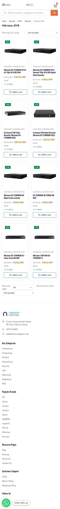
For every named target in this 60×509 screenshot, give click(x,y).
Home (4, 21)
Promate (5, 436)
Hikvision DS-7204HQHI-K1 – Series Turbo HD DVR (14, 256)
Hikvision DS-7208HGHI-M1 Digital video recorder (14, 196)
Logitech (6, 423)
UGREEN (6, 419)
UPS (4, 370)
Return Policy (8, 481)
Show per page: (6, 287)
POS (4, 383)
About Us (6, 458)
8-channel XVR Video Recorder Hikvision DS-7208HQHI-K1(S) (44, 133)
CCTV (20, 21)
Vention (5, 410)
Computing (7, 353)
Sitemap (5, 454)
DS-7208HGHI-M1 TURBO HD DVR (43, 196)
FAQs (4, 476)
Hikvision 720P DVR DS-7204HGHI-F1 (42, 256)
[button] (55, 6)
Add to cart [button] (17, 92)
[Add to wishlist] (23, 41)
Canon (5, 401)
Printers (5, 357)
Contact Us (7, 463)
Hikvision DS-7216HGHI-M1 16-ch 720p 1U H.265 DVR (15, 71)
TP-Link (5, 427)
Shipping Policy (9, 485)
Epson (5, 414)
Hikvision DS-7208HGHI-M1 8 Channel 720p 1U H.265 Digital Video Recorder (44, 72)
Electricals (6, 374)
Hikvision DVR (19, 66)
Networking (7, 361)
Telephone (6, 379)
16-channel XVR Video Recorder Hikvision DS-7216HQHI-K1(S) (12, 135)
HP (3, 397)
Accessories (7, 348)
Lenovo (5, 405)
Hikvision (28, 21)
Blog (4, 450)
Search (54, 13)
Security (12, 21)
